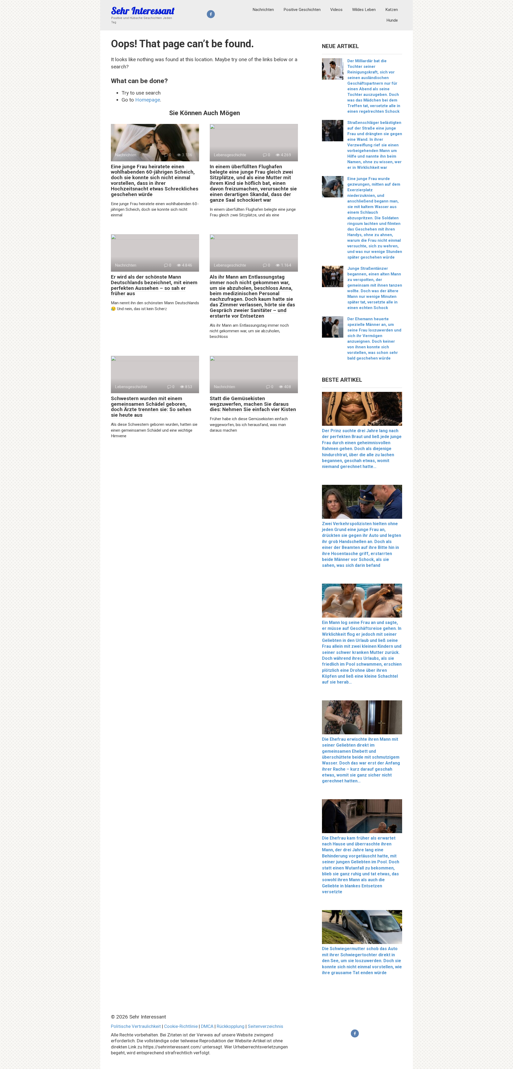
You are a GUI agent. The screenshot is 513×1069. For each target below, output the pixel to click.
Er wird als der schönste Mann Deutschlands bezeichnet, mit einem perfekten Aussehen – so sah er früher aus (154, 285)
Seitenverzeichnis (265, 1026)
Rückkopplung (230, 1026)
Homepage (147, 100)
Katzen (391, 9)
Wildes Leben (364, 9)
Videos (336, 9)
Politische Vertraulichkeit (136, 1026)
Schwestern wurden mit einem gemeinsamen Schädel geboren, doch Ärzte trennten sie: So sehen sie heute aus (151, 406)
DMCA (207, 1026)
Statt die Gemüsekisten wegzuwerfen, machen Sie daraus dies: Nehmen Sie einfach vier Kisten (253, 404)
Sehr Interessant (142, 11)
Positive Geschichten (302, 9)
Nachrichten (263, 9)
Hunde (392, 20)
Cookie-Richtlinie (181, 1026)
